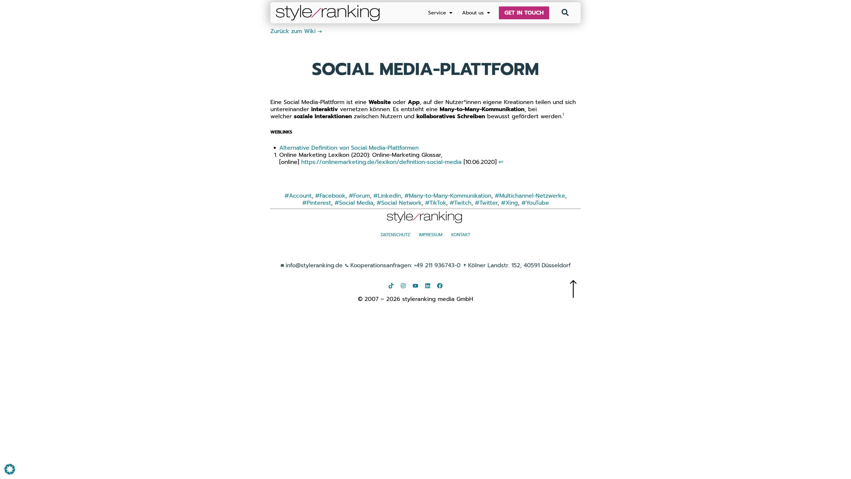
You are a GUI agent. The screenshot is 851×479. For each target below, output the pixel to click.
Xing (512, 202)
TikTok (437, 202)
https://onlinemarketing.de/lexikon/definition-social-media (381, 162)
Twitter (488, 202)
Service (437, 12)
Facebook (332, 195)
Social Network (401, 202)
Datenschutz (395, 235)
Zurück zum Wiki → (296, 31)
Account (300, 195)
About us (473, 12)
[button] (10, 469)
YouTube (537, 202)
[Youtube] (415, 285)
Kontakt (460, 235)
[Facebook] (439, 285)
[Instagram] (403, 285)
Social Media (356, 202)
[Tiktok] (391, 285)
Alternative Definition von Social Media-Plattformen (349, 147)
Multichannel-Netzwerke (532, 195)
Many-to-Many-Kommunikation (450, 195)
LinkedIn (389, 195)
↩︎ (501, 162)
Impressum (430, 235)
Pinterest (319, 202)
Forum (361, 195)
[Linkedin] (427, 285)
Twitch (462, 202)
